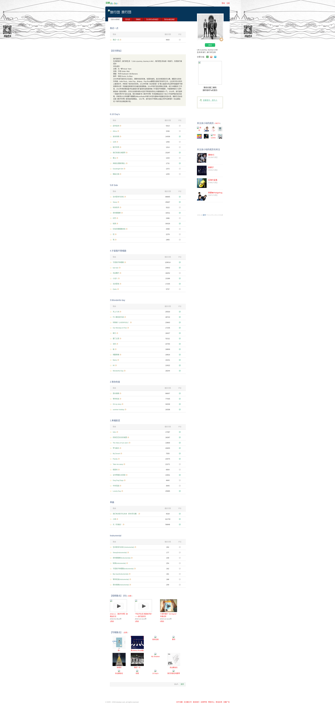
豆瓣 (113, 3)
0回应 (162, 621)
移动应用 (219, 702)
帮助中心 (211, 702)
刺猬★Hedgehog (215, 193)
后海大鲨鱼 (212, 180)
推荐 (182, 684)
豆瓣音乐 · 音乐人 (210, 100)
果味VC (211, 155)
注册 (228, 3)
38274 (217, 123)
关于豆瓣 (179, 702)
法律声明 (204, 702)
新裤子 (211, 167)
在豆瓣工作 (188, 702)
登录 (223, 3)
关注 (210, 45)
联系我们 (196, 702)
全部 (129, 596)
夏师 (204, 215)
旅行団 (126, 12)
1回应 (112, 621)
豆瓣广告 (226, 702)
